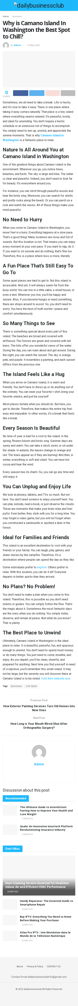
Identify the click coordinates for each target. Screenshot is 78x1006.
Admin (17, 45)
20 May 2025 (12, 892)
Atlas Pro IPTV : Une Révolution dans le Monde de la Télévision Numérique (45, 934)
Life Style (31, 686)
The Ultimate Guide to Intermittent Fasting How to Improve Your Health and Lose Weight (46, 810)
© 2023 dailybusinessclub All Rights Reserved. (39, 989)
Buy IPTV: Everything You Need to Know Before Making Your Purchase (45, 918)
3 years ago (27, 819)
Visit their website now (55, 678)
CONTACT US (54, 966)
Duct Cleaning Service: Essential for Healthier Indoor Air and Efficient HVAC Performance (37, 885)
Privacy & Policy (35, 966)
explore (42, 567)
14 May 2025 (33, 45)
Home (6, 16)
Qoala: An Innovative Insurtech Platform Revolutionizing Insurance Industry (46, 828)
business (17, 16)
